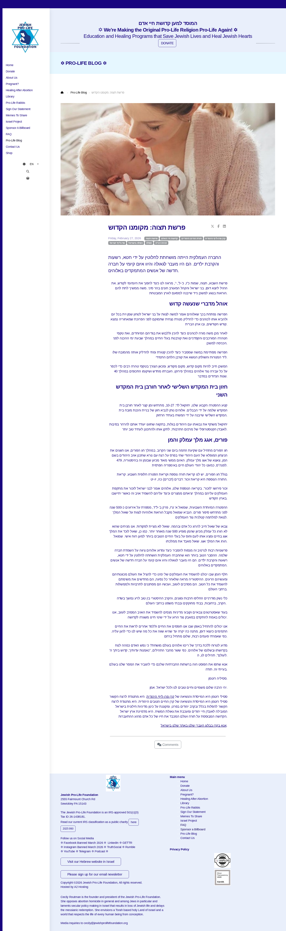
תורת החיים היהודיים (191, 238)
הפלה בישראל (135, 243)
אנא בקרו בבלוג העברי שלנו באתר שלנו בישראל (193, 725)
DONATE (167, 43)
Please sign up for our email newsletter (94, 874)
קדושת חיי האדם (169, 238)
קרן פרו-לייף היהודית (215, 238)
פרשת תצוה (152, 238)
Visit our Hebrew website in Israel (90, 861)
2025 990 (68, 828)
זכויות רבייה (161, 243)
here (134, 822)
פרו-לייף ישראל (117, 243)
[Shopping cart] (27, 178)
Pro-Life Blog (79, 92)
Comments (169, 744)
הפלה (149, 243)
